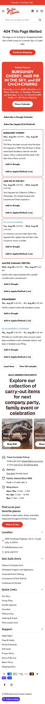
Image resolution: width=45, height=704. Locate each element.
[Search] (40, 19)
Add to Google (12, 164)
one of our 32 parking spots (26, 464)
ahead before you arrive (32, 461)
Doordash (10, 473)
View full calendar (28, 366)
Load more (9, 366)
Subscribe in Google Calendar (18, 117)
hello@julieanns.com (14, 547)
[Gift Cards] (32, 11)
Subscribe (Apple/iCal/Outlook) (19, 124)
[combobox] (22, 20)
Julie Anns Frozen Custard (20, 693)
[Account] (37, 11)
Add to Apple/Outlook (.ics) (19, 171)
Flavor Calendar (22, 104)
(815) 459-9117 (11, 552)
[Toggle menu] (3, 11)
